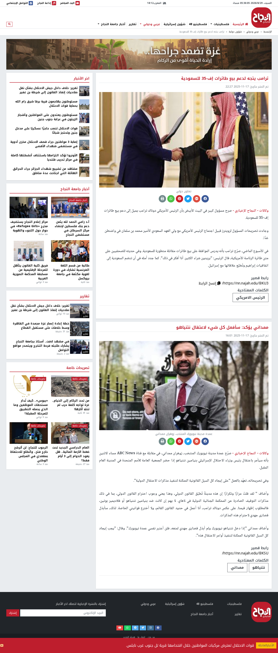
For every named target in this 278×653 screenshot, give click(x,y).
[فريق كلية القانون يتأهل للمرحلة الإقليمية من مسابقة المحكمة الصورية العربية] (29, 251)
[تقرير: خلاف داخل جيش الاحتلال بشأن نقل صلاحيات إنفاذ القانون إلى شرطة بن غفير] (84, 91)
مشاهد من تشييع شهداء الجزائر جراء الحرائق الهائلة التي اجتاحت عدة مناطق (45, 171)
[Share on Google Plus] (196, 198)
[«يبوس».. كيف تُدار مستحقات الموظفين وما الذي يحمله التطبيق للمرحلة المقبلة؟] (29, 386)
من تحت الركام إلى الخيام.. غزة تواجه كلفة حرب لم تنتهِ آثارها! (70, 405)
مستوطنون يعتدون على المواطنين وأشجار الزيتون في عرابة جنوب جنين (48, 117)
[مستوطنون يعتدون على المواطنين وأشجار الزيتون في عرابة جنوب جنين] (84, 118)
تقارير (132, 24)
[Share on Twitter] (188, 198)
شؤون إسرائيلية (174, 24)
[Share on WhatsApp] (171, 198)
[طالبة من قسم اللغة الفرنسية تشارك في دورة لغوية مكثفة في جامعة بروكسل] (70, 251)
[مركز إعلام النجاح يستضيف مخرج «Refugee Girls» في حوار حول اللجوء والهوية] (29, 207)
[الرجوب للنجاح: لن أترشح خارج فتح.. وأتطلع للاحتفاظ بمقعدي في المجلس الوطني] (29, 433)
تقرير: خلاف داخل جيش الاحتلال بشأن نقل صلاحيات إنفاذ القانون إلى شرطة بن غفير (48, 90)
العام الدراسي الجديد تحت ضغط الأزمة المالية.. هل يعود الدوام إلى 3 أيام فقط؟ (70, 454)
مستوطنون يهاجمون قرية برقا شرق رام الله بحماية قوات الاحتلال (46, 103)
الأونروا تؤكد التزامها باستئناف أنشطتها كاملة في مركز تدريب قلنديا (44, 157)
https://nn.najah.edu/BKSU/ (245, 553)
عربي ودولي (151, 24)
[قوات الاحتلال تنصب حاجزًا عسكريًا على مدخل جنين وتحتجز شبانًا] (84, 131)
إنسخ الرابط (208, 283)
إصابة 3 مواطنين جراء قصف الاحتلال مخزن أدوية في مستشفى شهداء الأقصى (44, 144)
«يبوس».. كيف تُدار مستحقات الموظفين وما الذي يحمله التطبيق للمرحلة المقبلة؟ (30, 407)
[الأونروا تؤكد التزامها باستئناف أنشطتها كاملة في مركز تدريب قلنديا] (84, 158)
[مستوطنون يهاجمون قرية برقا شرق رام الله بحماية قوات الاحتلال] (84, 104)
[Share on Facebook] (205, 198)
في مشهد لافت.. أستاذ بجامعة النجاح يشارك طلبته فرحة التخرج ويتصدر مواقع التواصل (41, 345)
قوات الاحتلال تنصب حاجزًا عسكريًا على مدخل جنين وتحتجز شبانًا (46, 130)
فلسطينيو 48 (198, 24)
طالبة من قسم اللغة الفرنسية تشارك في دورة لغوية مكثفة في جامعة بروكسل (71, 272)
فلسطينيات (221, 24)
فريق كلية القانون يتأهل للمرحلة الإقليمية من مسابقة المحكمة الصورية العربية (30, 272)
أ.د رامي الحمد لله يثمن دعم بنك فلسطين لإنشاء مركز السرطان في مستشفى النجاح (72, 228)
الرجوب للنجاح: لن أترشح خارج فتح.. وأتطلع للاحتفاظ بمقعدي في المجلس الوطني (29, 454)
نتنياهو (258, 567)
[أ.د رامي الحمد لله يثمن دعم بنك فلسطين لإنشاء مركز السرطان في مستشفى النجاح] (70, 207)
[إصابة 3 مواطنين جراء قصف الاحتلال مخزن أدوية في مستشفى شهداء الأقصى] (84, 145)
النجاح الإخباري (261, 17)
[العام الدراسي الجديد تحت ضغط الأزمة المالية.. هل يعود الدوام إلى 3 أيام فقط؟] (70, 433)
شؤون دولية (235, 32)
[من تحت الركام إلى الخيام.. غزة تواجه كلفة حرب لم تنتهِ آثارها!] (70, 386)
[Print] (162, 198)
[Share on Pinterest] (179, 198)
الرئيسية (267, 32)
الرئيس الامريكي (250, 297)
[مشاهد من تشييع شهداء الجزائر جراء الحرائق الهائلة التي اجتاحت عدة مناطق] (84, 171)
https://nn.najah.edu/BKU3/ (245, 283)
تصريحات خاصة (77, 368)
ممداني (237, 567)
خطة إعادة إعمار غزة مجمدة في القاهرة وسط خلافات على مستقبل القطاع (41, 325)
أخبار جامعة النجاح (112, 24)
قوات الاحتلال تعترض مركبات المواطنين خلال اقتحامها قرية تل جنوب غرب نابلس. (190, 645)
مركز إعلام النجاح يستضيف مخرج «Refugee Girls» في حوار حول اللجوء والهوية (29, 226)
